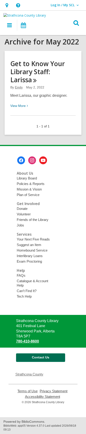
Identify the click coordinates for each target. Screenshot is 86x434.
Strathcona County (29, 374)
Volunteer (24, 214)
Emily (19, 87)
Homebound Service (32, 250)
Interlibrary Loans (30, 256)
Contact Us (40, 357)
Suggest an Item (29, 245)
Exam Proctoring (29, 261)
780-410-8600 (27, 341)
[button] (6, 5)
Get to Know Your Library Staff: (37, 71)
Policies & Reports (30, 184)
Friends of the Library (32, 220)
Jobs (20, 225)
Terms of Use (27, 391)
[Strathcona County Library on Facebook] (21, 160)
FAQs (21, 275)
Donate (22, 209)
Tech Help (24, 296)
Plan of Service (28, 195)
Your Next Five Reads (33, 239)
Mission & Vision (29, 189)
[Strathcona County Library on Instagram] (32, 160)
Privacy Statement (53, 391)
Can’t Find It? (26, 291)
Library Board (27, 178)
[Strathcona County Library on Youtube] (43, 160)
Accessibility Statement (42, 397)
